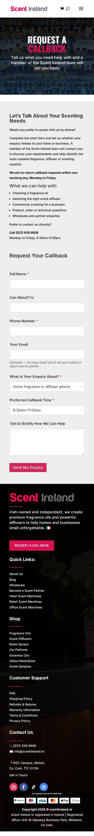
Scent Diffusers (20, 639)
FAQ (12, 693)
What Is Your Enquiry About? (36, 377)
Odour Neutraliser (22, 661)
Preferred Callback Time (32, 400)
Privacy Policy (19, 721)
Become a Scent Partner (26, 590)
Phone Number (24, 321)
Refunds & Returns (22, 704)
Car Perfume (18, 649)
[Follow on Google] (44, 787)
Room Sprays (19, 644)
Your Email (19, 344)
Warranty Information (24, 710)
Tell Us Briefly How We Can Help (37, 424)
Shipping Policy (20, 698)
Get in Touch (18, 775)
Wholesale (17, 585)
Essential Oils (19, 655)
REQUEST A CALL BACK (32, 545)
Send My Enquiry (28, 467)
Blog (12, 579)
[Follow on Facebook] (23, 787)
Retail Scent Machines (25, 601)
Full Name (19, 274)
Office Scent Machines (25, 607)
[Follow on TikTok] (34, 787)
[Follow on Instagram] (13, 787)
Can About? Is (22, 297)
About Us (16, 574)
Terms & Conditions (23, 715)
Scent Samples (20, 666)
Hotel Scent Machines (25, 596)
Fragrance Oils (20, 633)
